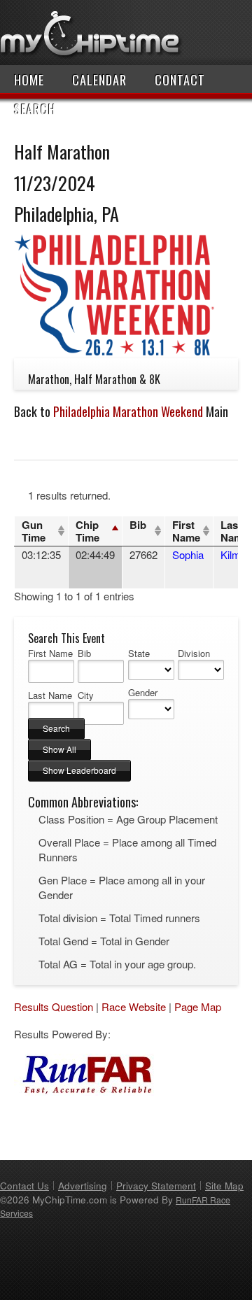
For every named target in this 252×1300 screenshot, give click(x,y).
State (139, 653)
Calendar (99, 80)
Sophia (188, 554)
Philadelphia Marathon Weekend (128, 411)
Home (29, 80)
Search (35, 109)
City (86, 695)
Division (194, 653)
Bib (138, 524)
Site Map (224, 1185)
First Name (186, 531)
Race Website (134, 1006)
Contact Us (24, 1185)
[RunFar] (84, 1091)
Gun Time (34, 531)
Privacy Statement (156, 1185)
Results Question (53, 1006)
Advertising (82, 1185)
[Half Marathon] (114, 351)
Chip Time (87, 531)
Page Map (197, 1006)
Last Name (50, 695)
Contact (180, 80)
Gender (143, 692)
